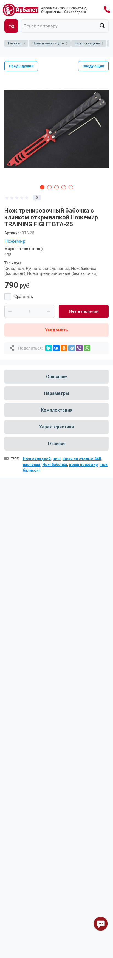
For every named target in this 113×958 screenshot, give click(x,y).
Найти (102, 25)
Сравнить (23, 296)
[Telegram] (71, 348)
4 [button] (63, 187)
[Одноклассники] (64, 348)
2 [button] (49, 187)
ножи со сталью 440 (82, 459)
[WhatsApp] (87, 348)
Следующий (93, 66)
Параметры (56, 393)
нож (57, 459)
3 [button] (56, 187)
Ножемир (15, 241)
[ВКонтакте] (56, 348)
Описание (56, 376)
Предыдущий (21, 66)
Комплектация (56, 410)
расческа (31, 464)
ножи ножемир (83, 464)
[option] (56, 129)
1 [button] (42, 187)
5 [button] (71, 187)
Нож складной (37, 459)
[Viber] (79, 348)
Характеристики (56, 426)
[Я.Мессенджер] (48, 348)
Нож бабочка (54, 464)
